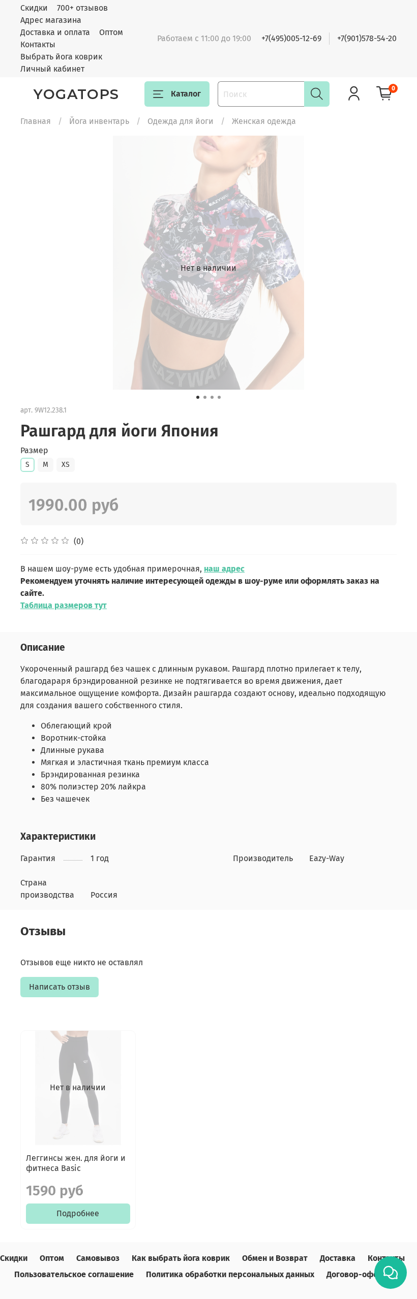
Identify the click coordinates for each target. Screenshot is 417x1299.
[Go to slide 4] (219, 397)
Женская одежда (264, 121)
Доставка (337, 1258)
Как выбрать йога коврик (181, 1258)
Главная (35, 121)
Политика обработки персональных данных (230, 1274)
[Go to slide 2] (204, 397)
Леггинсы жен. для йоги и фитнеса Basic (76, 1163)
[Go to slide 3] (212, 397)
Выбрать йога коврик (61, 56)
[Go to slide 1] (197, 397)
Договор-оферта (358, 1274)
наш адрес (224, 569)
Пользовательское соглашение (74, 1274)
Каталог (186, 94)
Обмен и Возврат (275, 1258)
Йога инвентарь (99, 121)
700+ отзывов (82, 8)
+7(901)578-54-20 (367, 38)
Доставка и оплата (55, 32)
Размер (34, 450)
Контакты (37, 44)
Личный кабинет (52, 69)
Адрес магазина (50, 20)
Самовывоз (98, 1258)
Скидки (34, 8)
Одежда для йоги (180, 121)
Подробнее (77, 1213)
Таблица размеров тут (63, 605)
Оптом (111, 32)
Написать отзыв (59, 987)
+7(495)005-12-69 (291, 38)
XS (66, 464)
